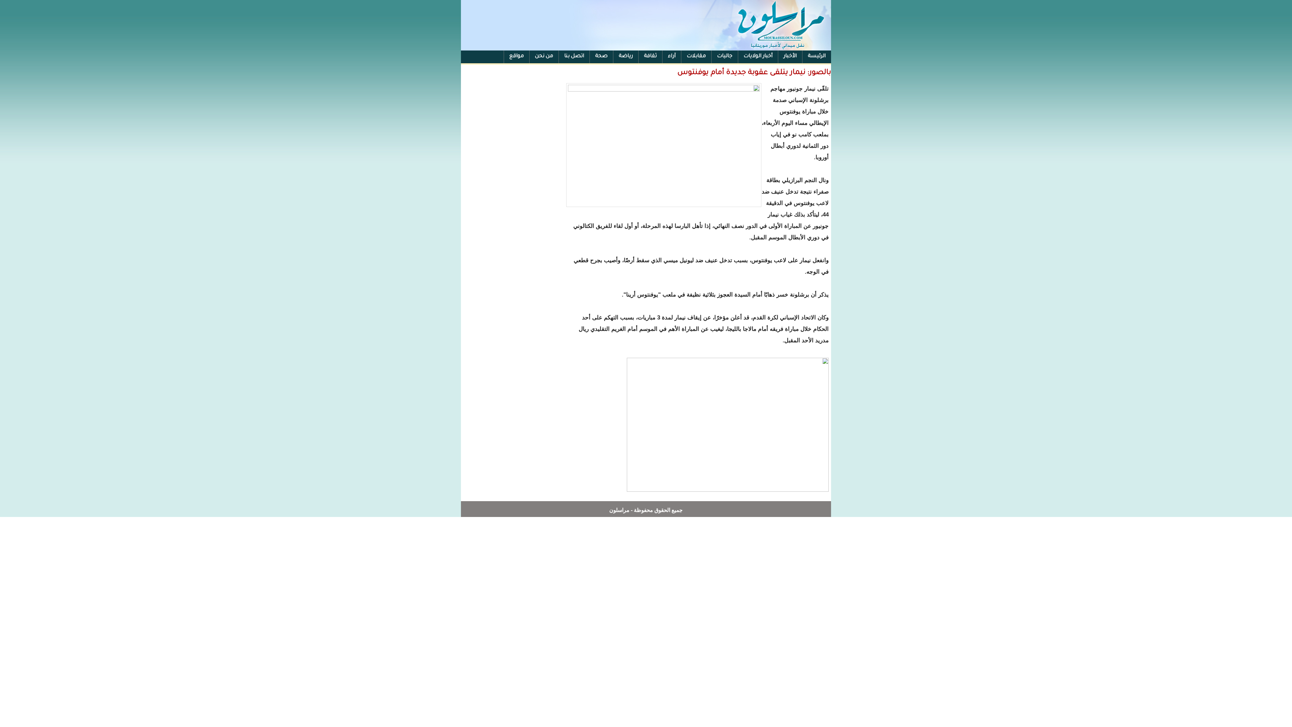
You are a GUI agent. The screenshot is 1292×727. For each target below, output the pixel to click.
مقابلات (696, 56)
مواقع (516, 56)
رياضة (626, 56)
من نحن (544, 56)
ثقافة (650, 56)
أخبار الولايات (758, 56)
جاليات (724, 56)
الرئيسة (817, 56)
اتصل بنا (574, 56)
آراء (672, 56)
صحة (601, 56)
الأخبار (790, 56)
